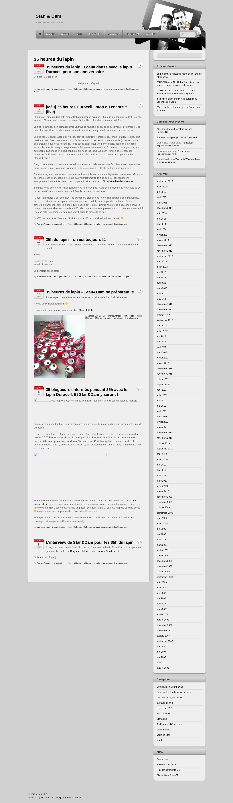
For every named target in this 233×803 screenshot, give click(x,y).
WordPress (46, 797)
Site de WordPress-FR (168, 775)
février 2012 (163, 357)
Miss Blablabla (86, 310)
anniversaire (106, 89)
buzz (115, 89)
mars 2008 (162, 609)
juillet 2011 (162, 395)
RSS (193, 26)
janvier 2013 (163, 299)
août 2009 (162, 518)
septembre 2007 (165, 641)
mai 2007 (161, 657)
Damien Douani (43, 89)
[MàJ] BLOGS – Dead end (184, 137)
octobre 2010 (163, 443)
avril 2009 (162, 539)
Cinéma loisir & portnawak (170, 687)
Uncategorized (58, 89)
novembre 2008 (164, 566)
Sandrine (111, 551)
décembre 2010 (164, 432)
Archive (65, 34)
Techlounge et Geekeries (169, 724)
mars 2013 (162, 288)
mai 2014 (161, 224)
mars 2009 (162, 545)
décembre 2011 (164, 368)
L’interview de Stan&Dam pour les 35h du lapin (89, 542)
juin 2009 (161, 529)
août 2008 (162, 582)
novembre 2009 (164, 502)
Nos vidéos (151, 34)
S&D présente (164, 713)
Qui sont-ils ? (95, 34)
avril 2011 (161, 411)
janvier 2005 (163, 668)
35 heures (78, 89)
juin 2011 (161, 400)
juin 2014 (161, 219)
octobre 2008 (163, 571)
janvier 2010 (163, 491)
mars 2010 (162, 481)
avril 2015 (162, 197)
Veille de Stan (163, 735)
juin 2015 (161, 192)
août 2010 (162, 454)
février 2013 (163, 293)
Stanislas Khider (44, 277)
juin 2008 (161, 593)
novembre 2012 (164, 309)
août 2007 (162, 646)
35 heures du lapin (92, 89)
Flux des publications (167, 764)
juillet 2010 (162, 459)
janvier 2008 (163, 619)
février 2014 (163, 235)
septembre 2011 (165, 384)
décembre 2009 (164, 497)
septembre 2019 (165, 181)
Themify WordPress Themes (67, 797)
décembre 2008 (164, 561)
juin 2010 (161, 464)
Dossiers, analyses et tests (170, 697)
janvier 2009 (163, 555)
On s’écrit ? (114, 34)
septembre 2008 (165, 577)
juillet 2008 (162, 587)
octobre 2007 (163, 636)
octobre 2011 (163, 379)
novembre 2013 (164, 251)
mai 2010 (161, 470)
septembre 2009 (165, 513)
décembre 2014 (164, 208)
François (161, 137)
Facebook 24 (132, 34)
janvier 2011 (163, 427)
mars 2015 (162, 202)
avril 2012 (162, 347)
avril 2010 (162, 475)
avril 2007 (162, 662)
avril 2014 (162, 229)
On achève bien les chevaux (118, 181)
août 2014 (162, 213)
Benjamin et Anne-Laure (82, 551)
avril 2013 (162, 283)
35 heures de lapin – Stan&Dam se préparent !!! (90, 292)
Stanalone (162, 719)
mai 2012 (161, 341)
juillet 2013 (162, 267)
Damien (101, 551)
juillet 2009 (162, 523)
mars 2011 (162, 416)
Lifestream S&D (164, 708)
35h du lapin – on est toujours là (76, 239)
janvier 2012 (163, 363)
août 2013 (162, 261)
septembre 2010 (165, 448)
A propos (51, 34)
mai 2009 (161, 534)
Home (40, 34)
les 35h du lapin (133, 89)
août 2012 (162, 325)
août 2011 (162, 390)
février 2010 (163, 486)
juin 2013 (161, 272)
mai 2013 (161, 277)
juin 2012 (161, 336)
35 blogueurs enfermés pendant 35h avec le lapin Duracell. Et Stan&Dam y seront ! (86, 392)
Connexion (162, 759)
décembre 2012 (164, 304)
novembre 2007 (164, 630)
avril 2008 (162, 603)
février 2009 (163, 550)
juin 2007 (161, 652)
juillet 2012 (162, 331)
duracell (121, 89)
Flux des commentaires (168, 770)
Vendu (160, 740)
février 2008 (163, 614)
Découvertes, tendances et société (118, 316)
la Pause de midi (165, 703)
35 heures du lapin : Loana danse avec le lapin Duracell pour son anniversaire (89, 69)
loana (36, 91)
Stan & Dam (36, 794)
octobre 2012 (163, 315)
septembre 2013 (165, 256)
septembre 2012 (165, 320)
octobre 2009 (163, 507)
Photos (78, 34)
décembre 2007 (164, 625)
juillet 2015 (162, 186)
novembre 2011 (164, 374)
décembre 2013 (164, 245)
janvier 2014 (163, 240)
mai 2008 (161, 598)
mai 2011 (161, 406)
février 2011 (162, 422)
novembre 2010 (164, 438)
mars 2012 (162, 352)
